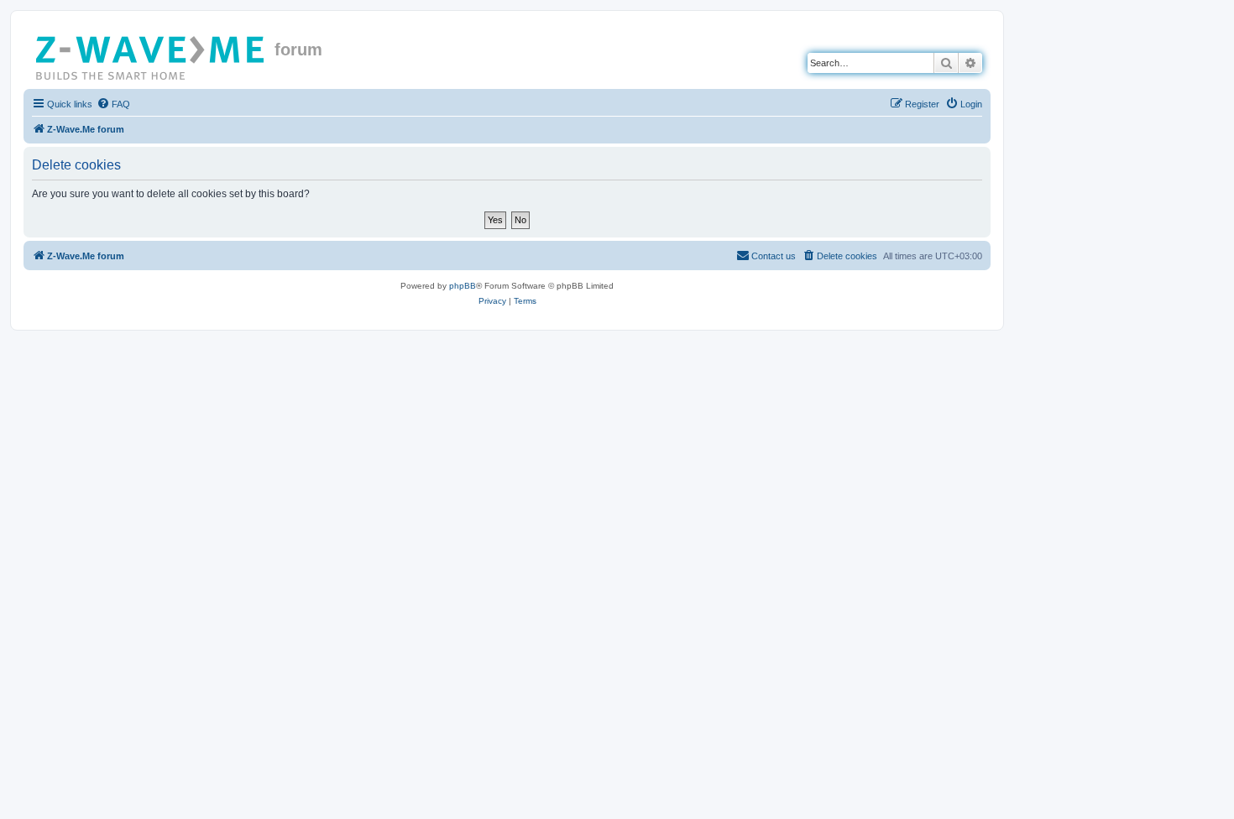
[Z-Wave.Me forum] (151, 54)
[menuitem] (113, 104)
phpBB (462, 285)
